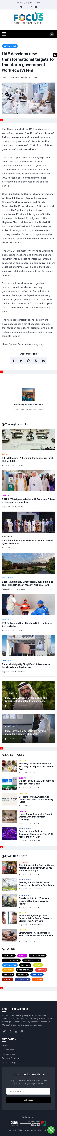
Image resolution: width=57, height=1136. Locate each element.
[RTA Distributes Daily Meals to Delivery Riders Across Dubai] (28, 604)
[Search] (52, 34)
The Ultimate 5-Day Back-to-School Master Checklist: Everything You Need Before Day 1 (36, 868)
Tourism (6, 454)
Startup (8, 979)
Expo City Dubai (11, 960)
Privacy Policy (8, 1062)
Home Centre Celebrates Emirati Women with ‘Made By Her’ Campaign (35, 817)
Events (5, 495)
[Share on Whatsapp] (28, 360)
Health (22, 761)
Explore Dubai (37, 956)
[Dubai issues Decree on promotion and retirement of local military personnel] (28, 695)
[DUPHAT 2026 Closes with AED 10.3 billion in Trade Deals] (10, 783)
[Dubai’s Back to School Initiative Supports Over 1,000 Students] (28, 522)
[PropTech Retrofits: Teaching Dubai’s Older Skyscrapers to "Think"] (10, 901)
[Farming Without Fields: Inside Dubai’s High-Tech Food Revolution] (10, 884)
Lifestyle (23, 862)
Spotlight (37, 975)
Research (22, 975)
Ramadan (8, 975)
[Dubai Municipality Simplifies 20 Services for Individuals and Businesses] (28, 645)
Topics (5, 1045)
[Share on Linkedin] (43, 360)
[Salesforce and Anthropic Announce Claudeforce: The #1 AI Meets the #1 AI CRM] (10, 834)
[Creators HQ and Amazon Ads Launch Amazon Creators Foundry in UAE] (10, 800)
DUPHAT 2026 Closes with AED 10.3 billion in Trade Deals (36, 782)
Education (7, 537)
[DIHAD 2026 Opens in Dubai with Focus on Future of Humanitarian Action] (28, 480)
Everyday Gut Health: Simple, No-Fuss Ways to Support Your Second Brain (36, 766)
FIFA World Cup (31, 960)
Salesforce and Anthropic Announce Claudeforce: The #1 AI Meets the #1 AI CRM (36, 834)
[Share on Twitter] (21, 360)
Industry (23, 794)
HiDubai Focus (22, 1130)
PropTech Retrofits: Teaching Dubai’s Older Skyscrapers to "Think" (34, 901)
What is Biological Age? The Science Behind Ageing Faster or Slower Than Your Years (35, 918)
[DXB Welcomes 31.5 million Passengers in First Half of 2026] (28, 439)
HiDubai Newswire (11, 77)
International (24, 970)
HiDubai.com (8, 1049)
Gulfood (25, 965)
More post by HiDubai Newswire (28, 409)
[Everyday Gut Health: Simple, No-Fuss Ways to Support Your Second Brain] (10, 767)
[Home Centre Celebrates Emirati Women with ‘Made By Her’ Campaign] (10, 817)
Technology (25, 828)
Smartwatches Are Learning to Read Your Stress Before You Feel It (36, 936)
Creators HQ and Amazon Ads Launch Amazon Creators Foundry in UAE (36, 800)
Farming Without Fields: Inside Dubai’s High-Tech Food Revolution (36, 883)
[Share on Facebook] (13, 360)
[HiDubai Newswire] (28, 400)
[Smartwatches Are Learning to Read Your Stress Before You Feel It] (10, 936)
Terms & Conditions (11, 1058)
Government (10, 46)
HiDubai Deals (8, 1054)
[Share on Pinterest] (36, 360)
